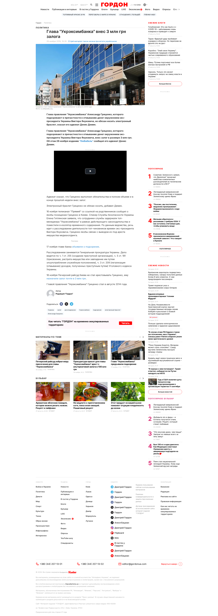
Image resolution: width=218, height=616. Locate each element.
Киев (88, 487)
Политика (47, 23)
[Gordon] (114, 5)
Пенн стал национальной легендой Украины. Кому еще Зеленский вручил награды (166, 463)
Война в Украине (43, 487)
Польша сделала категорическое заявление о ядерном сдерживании (164, 324)
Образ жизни (42, 521)
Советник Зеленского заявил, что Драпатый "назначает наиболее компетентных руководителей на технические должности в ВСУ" (167, 179)
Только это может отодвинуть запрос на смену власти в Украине (165, 74)
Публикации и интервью (64, 9)
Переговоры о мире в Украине (102, 15)
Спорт (38, 506)
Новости (45, 9)
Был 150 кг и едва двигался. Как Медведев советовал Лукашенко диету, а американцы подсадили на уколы (166, 449)
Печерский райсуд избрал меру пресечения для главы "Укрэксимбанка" (52, 364)
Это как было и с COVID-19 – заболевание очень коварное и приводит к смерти (162, 29)
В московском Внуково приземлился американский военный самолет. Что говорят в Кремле (167, 237)
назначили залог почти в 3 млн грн (66, 278)
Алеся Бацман (122, 522)
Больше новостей (165, 392)
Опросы (166, 9)
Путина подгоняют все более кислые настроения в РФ (164, 63)
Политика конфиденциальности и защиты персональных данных (145, 497)
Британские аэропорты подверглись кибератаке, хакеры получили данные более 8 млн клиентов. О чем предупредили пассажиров (165, 275)
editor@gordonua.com (134, 564)
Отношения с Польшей (129, 15)
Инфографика (42, 531)
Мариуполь (91, 516)
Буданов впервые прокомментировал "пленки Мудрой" (161, 296)
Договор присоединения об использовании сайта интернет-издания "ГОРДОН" (145, 509)
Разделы (64, 482)
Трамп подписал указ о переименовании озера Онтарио (162, 286)
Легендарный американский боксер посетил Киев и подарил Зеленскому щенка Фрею (167, 194)
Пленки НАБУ (149, 15)
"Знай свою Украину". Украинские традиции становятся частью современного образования (164, 52)
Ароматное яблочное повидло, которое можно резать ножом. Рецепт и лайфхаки (52, 405)
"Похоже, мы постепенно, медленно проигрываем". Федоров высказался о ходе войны (166, 207)
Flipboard (119, 533)
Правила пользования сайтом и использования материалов (145, 487)
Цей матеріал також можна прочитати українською (93, 41)
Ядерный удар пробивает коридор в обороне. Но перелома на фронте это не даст (164, 41)
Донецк (89, 501)
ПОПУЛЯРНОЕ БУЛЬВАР (161, 398)
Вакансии (165, 487)
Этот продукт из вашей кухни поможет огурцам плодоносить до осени (127, 405)
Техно (38, 516)
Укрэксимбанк (84, 310)
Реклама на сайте (169, 496)
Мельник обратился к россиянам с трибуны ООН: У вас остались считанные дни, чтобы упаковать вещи (166, 222)
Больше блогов (165, 84)
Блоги (105, 9)
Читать (125, 323)
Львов (88, 491)
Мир (38, 501)
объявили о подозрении (85, 246)
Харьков (89, 506)
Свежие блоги (156, 23)
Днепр (88, 511)
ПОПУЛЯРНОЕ (155, 169)
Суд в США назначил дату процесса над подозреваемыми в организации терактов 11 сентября (164, 383)
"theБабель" (86, 141)
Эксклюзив (134, 9)
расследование (70, 310)
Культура (40, 511)
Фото (147, 9)
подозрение (97, 310)
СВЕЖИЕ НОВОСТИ (158, 265)
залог (59, 310)
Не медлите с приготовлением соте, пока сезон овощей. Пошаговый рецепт (89, 405)
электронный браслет (113, 310)
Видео (156, 9)
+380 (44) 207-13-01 (51, 564)
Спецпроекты (67, 543)
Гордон (38, 23)
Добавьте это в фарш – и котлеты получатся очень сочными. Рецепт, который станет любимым (165, 420)
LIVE (123, 9)
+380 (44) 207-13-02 (92, 564)
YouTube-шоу (67, 538)
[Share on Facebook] (61, 304)
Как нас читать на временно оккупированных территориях (169, 510)
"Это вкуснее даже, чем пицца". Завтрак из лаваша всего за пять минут (167, 434)
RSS (117, 538)
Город (88, 482)
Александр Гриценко (55, 314)
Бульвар (114, 9)
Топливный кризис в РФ (74, 15)
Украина (51, 310)
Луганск (89, 521)
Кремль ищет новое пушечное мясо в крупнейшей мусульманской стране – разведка (165, 360)
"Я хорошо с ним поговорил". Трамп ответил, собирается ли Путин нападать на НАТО (164, 371)
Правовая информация (171, 501)
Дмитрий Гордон (123, 487)
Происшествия (42, 526)
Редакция (165, 491)
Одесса (89, 496)
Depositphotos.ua (71, 584)
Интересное (41, 535)
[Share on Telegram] (71, 304)
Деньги (39, 496)
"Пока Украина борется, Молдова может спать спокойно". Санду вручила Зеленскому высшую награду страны (163, 348)
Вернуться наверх (169, 564)
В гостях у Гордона (89, 9)
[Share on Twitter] (66, 304)
